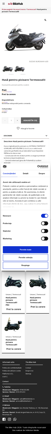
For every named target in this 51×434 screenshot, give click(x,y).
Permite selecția (25, 257)
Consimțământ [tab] (9, 173)
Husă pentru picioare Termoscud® (36, 300)
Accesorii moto (19, 9)
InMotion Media (32, 430)
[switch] (44, 223)
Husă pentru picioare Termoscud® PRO (11, 301)
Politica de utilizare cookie (11, 371)
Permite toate (25, 250)
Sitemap (28, 374)
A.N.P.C (5, 377)
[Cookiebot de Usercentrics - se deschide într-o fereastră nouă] (37, 166)
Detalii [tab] (25, 173)
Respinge (25, 265)
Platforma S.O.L (7, 374)
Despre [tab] (42, 173)
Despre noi (29, 371)
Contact (28, 368)
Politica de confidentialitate (12, 368)
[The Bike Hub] (15, 4)
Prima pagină (7, 9)
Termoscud (31, 9)
